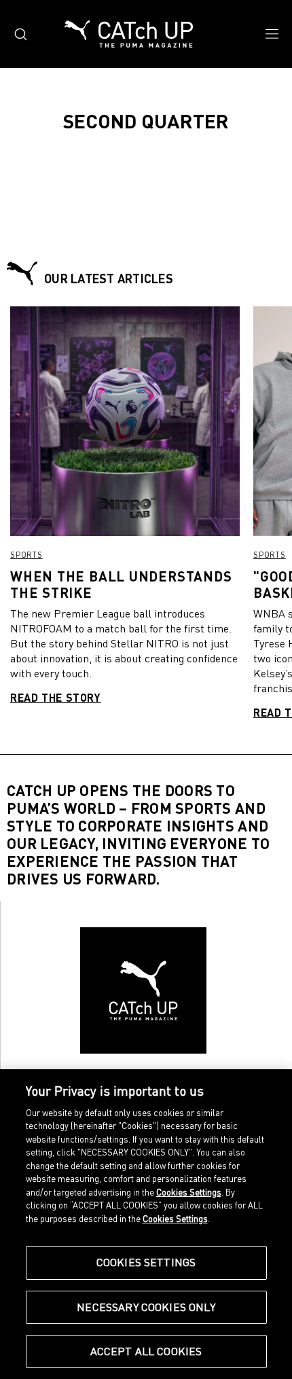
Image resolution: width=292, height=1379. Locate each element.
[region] (146, 1224)
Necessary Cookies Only (146, 1307)
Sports (26, 554)
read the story (55, 697)
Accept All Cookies (146, 1351)
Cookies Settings (146, 1262)
